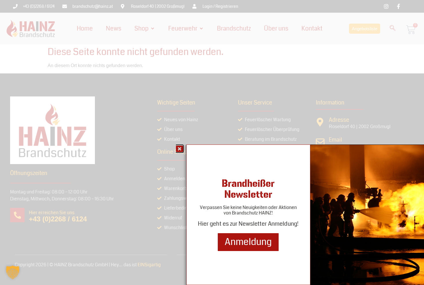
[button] (12, 272)
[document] (212, 142)
